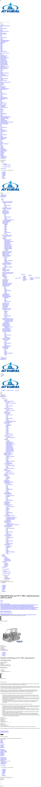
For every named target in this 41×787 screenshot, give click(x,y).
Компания (6, 563)
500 (3, 614)
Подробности (2, 648)
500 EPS (8, 614)
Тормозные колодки (9, 523)
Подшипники (4, 607)
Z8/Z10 (30, 614)
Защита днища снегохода (10, 437)
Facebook (4, 172)
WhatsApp (4, 178)
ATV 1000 (27, 614)
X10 (25, 614)
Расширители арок (9, 484)
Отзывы (1, 745)
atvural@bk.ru (3, 168)
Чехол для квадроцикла (10, 528)
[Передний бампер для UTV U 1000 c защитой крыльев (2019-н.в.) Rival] (11, 642)
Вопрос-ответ (2, 760)
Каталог (5, 400)
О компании (2, 744)
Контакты (2, 746)
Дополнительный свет (24, 604)
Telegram (3, 174)
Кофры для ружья (19, 605)
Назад (6, 399)
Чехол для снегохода (9, 537)
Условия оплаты (3, 750)
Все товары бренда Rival (4, 731)
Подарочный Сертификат (11, 607)
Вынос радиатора (9, 414)
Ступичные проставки (10, 506)
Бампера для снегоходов (10, 410)
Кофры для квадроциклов (11, 605)
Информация (2, 747)
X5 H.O (12, 614)
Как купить (6, 558)
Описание (4, 652)
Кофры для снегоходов (10, 456)
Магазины (2, 749)
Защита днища (8, 424)
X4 (2, 614)
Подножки (8, 477)
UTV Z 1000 (34, 614)
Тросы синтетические (13, 609)
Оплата (3, 654)
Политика (2, 753)
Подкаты (25, 606)
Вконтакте (4, 171)
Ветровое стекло (11, 604)
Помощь (1, 755)
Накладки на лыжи (11, 606)
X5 (10, 614)
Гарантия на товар (3, 759)
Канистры (8, 441)
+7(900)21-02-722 (3, 156)
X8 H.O (20, 614)
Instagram (4, 173)
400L (1, 614)
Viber (3, 176)
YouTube (3, 175)
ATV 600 (16, 614)
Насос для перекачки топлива (19, 606)
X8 (18, 614)
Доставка (4, 655)
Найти (2, 779)
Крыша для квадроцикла (10, 465)
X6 (14, 614)
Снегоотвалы (11, 608)
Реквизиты (2, 752)
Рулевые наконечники (10, 495)
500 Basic (5, 614)
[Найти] (1, 23)
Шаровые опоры (9, 546)
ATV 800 (22, 614)
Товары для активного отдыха (11, 517)
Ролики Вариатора (25, 607)
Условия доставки (3, 758)
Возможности (2, 754)
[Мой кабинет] (0, 391)
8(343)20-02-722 (3, 158)
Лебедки (6, 606)
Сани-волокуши (6, 608)
